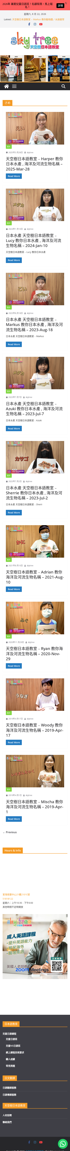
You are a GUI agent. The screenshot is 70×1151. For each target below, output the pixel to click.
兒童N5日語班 (13, 1045)
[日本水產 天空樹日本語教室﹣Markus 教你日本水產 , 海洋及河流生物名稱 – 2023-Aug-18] (35, 289)
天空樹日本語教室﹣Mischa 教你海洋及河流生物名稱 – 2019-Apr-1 (34, 806)
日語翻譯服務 (9, 1087)
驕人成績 (10, 1059)
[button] (63, 1144)
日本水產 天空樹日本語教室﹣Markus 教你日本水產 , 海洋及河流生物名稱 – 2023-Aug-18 (34, 324)
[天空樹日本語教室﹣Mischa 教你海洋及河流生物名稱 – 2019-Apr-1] (35, 771)
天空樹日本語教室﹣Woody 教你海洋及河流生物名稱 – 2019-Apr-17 (34, 730)
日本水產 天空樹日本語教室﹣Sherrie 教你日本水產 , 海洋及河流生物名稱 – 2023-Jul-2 (34, 493)
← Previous (10, 832)
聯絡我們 (7, 1122)
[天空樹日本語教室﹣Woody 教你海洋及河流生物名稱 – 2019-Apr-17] (35, 694)
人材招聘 (7, 1115)
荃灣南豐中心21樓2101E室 (16, 894)
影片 (8, 147)
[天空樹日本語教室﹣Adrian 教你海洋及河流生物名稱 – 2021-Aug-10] (35, 541)
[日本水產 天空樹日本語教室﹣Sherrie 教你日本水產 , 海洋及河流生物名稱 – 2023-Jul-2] (35, 457)
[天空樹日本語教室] (6, 86)
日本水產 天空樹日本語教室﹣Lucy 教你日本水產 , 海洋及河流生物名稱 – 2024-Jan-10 (33, 240)
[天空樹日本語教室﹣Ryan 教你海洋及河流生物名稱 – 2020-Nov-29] (35, 618)
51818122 (8, 898)
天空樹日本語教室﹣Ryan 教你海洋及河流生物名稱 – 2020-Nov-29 (34, 653)
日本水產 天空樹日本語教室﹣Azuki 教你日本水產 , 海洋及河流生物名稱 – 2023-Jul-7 (34, 408)
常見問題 (10, 1065)
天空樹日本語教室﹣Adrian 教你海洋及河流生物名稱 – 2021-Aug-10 (35, 577)
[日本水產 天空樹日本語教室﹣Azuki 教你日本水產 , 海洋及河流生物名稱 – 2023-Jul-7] (35, 373)
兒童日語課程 (9, 1033)
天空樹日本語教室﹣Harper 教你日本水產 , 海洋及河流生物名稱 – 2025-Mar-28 (34, 163)
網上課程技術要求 (15, 1052)
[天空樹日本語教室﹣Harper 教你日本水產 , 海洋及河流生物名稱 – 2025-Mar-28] (35, 128)
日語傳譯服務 (9, 1094)
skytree (30, 152)
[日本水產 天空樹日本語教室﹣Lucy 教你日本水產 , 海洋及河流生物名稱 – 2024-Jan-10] (35, 205)
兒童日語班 (11, 1039)
